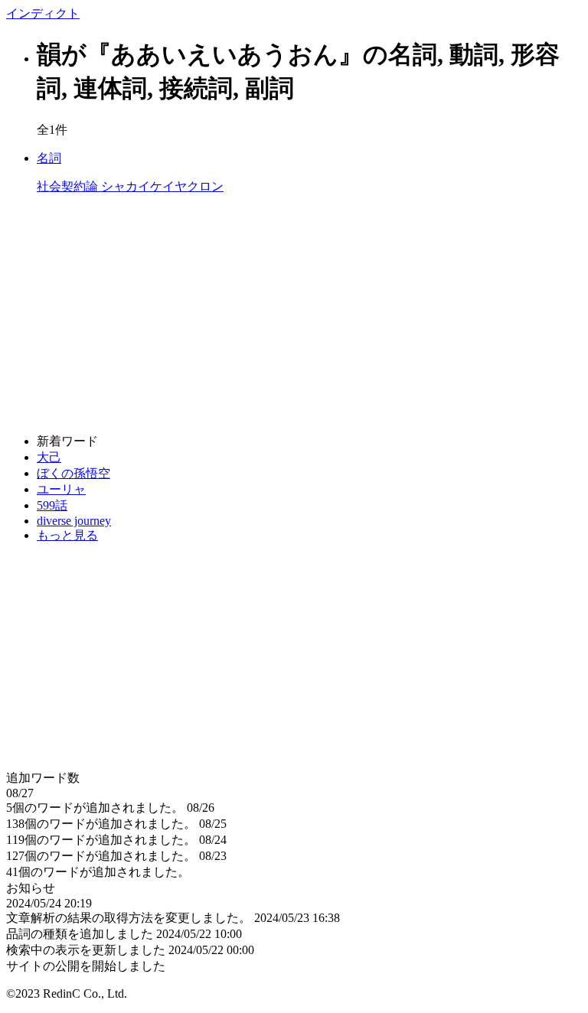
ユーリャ (61, 489)
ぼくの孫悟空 (73, 473)
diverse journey (74, 520)
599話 (52, 505)
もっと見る (67, 535)
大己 (49, 457)
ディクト (43, 13)
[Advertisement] (294, 314)
